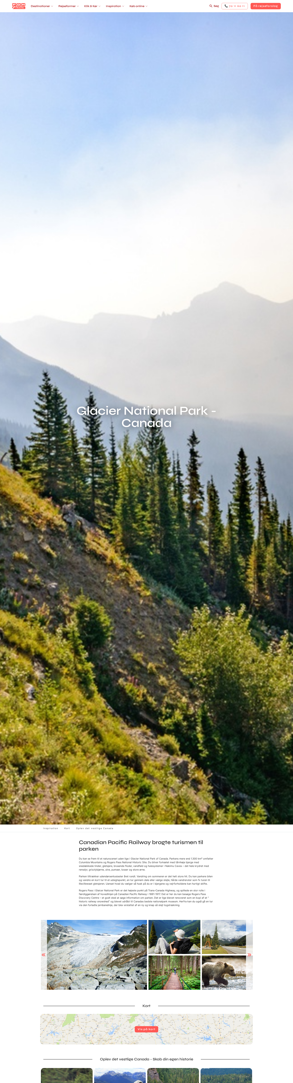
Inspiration (50, 828)
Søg (216, 6)
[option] (94, 955)
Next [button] (249, 955)
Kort (67, 828)
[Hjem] (18, 6)
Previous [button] (43, 955)
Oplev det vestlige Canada (95, 828)
